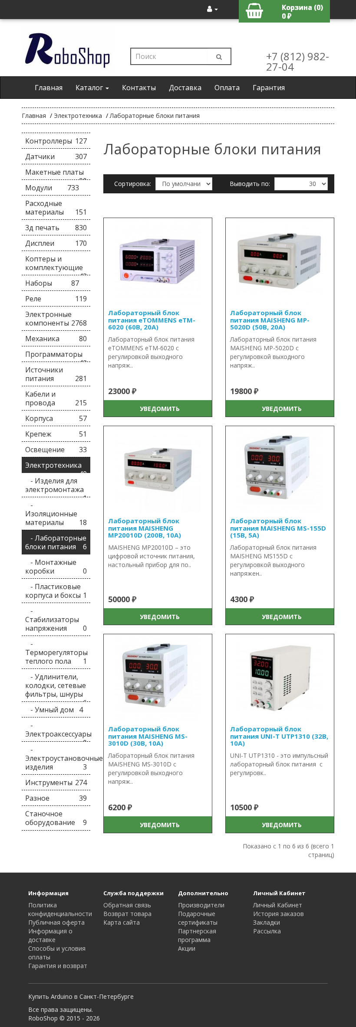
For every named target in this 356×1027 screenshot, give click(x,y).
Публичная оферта (56, 922)
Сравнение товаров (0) (149, 203)
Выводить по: (250, 183)
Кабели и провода (56, 398)
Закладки (266, 922)
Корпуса (56, 418)
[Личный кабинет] (212, 8)
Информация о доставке (50, 935)
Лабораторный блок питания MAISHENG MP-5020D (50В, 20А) (270, 319)
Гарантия (269, 87)
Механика (56, 338)
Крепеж (56, 434)
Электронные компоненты (56, 319)
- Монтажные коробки (56, 567)
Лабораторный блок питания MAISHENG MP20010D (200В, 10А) (144, 527)
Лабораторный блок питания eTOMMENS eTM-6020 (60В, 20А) (151, 319)
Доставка (185, 87)
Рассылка (267, 931)
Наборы (52, 283)
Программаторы (56, 355)
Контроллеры (56, 141)
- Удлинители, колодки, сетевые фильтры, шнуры (56, 687)
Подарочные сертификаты (198, 918)
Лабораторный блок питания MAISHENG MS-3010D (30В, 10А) (148, 735)
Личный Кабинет (277, 905)
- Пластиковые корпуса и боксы (56, 591)
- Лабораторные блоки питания (56, 542)
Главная (49, 87)
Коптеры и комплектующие (56, 264)
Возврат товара (127, 914)
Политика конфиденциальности (60, 909)
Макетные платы (56, 173)
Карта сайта (121, 922)
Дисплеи (56, 243)
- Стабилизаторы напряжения (56, 619)
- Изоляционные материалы (56, 513)
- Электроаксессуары (57, 731)
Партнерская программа (197, 935)
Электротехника (78, 115)
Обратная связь (127, 905)
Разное (56, 798)
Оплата (227, 87)
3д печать (56, 227)
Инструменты (56, 782)
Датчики (56, 156)
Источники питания (56, 374)
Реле (56, 298)
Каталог (90, 87)
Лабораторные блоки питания (155, 115)
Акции (186, 948)
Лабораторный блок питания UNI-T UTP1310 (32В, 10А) (279, 735)
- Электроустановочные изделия (57, 758)
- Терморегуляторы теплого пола (56, 652)
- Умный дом (54, 709)
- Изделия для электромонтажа (56, 486)
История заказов (278, 914)
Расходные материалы (56, 208)
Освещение (56, 449)
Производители (201, 905)
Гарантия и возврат (57, 966)
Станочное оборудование (56, 818)
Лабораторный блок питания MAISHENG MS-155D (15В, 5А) (278, 527)
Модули (52, 187)
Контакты (139, 87)
